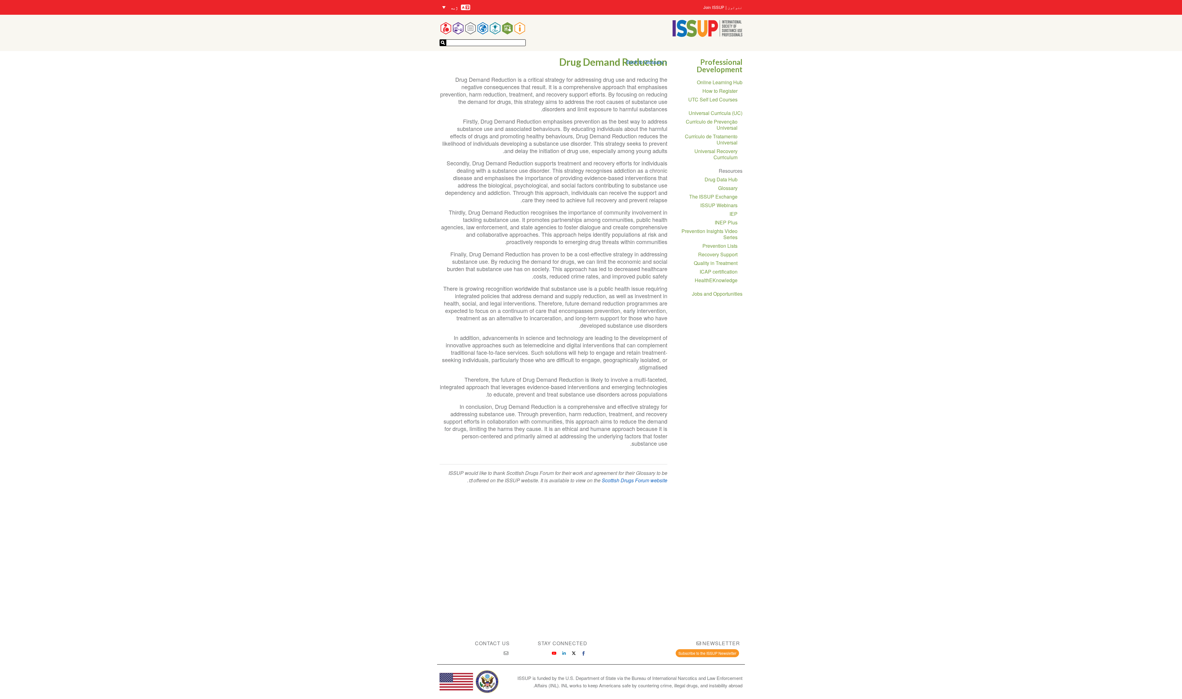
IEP (734, 213)
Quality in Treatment (716, 263)
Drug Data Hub (721, 179)
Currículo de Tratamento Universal (711, 139)
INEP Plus (726, 222)
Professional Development (719, 65)
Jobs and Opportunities (717, 293)
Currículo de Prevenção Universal (712, 124)
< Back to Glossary (646, 61)
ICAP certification (719, 271)
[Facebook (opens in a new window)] (583, 653)
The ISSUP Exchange (713, 196)
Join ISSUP (713, 7)
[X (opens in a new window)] (573, 653)
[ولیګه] (443, 42)
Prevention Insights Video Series (709, 234)
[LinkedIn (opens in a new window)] (564, 653)
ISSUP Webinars (719, 205)
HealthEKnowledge (716, 280)
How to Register (720, 90)
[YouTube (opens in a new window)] (554, 653)
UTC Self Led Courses (713, 99)
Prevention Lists (720, 245)
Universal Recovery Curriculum (716, 154)
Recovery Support (718, 254)
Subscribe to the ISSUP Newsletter (707, 653)
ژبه (454, 7)
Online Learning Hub (719, 82)
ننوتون (735, 7)
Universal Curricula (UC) (715, 112)
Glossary (728, 188)
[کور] (707, 34)
